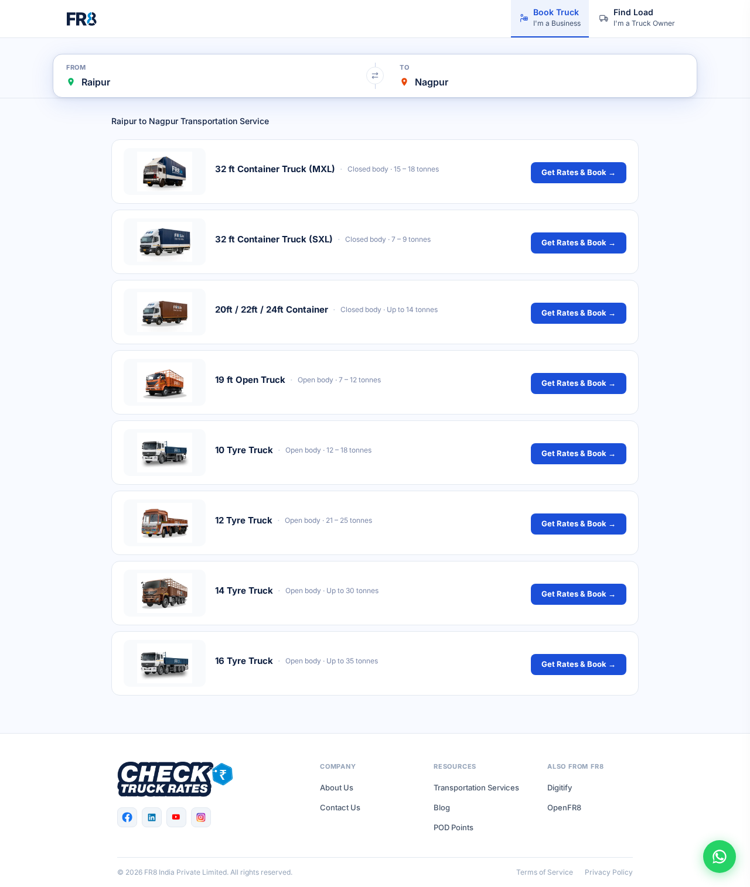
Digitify (559, 787)
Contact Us (340, 807)
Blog (442, 807)
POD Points (453, 827)
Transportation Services (476, 787)
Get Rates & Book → (578, 172)
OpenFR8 (564, 807)
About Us (336, 787)
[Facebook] (127, 817)
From (76, 67)
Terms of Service (544, 872)
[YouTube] (176, 817)
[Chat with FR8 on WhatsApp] (719, 856)
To (404, 67)
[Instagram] (201, 817)
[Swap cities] (375, 75)
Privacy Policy (609, 872)
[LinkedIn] (152, 817)
